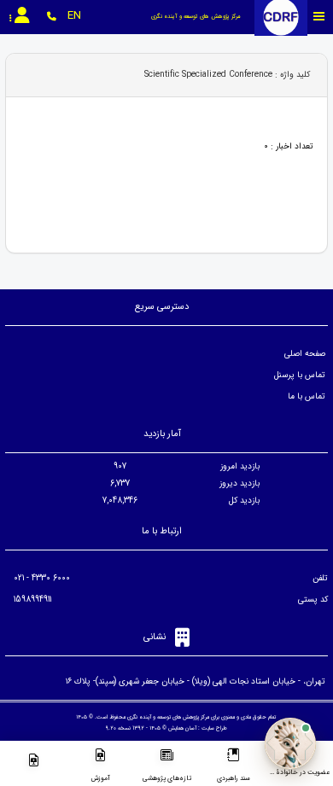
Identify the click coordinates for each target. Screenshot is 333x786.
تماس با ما (306, 396)
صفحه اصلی (304, 353)
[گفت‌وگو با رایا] (290, 743)
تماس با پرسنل (299, 375)
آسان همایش (182, 728)
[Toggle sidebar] (319, 16)
